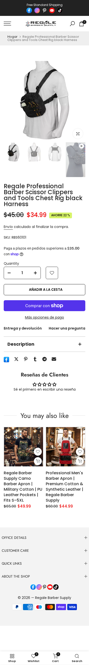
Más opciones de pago (44, 317)
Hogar (12, 36)
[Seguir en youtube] (52, 10)
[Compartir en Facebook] (6, 359)
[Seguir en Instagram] (37, 10)
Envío (8, 226)
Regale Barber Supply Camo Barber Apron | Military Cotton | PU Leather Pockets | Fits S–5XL (23, 486)
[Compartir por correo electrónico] (54, 359)
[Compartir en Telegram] (44, 359)
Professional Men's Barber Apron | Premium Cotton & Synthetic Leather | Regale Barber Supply (64, 486)
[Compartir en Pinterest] (25, 359)
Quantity (11, 263)
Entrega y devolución (23, 328)
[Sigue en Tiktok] (60, 10)
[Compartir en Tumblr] (35, 359)
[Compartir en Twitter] (16, 359)
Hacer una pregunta (67, 328)
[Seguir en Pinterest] (44, 10)
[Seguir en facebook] (29, 10)
